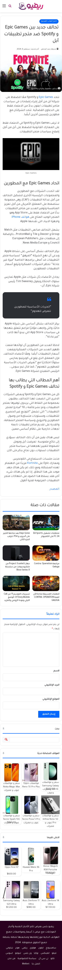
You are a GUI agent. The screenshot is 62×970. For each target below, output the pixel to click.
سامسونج (51, 948)
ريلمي (24, 948)
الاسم (56, 671)
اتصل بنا (36, 964)
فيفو (54, 953)
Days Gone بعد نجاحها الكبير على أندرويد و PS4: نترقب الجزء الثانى (16, 536)
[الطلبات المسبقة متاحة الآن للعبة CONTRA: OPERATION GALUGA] (46, 583)
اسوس (9, 953)
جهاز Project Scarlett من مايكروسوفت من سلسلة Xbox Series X (17, 567)
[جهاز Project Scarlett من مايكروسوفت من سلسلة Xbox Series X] (16, 553)
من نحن (11, 958)
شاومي (9, 948)
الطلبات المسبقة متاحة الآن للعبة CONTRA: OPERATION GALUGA (46, 597)
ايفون (40, 948)
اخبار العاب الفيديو (49, 21)
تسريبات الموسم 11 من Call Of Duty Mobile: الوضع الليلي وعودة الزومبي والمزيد (17, 597)
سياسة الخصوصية (27, 958)
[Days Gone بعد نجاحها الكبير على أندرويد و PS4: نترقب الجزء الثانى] (16, 522)
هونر (17, 948)
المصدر (54, 489)
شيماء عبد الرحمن (48, 49)
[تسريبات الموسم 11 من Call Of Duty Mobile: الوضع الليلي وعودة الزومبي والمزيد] (16, 583)
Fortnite (32, 463)
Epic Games (46, 97)
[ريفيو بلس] (31, 6)
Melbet (25, 964)
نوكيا (36, 953)
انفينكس (45, 953)
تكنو (53, 958)
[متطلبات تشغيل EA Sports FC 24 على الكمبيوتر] (46, 522)
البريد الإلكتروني (51, 685)
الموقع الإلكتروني (50, 699)
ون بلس (27, 953)
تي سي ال (43, 958)
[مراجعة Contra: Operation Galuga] (46, 553)
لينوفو (18, 953)
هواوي (33, 948)
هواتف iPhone (20, 217)
